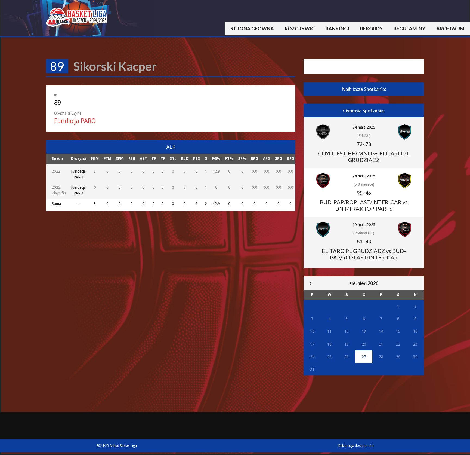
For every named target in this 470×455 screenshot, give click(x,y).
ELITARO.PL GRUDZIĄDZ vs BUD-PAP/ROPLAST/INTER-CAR (364, 254)
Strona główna (252, 29)
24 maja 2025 (363, 127)
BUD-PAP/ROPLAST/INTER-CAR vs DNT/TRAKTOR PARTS (364, 205)
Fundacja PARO (75, 121)
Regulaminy (409, 29)
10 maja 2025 (363, 224)
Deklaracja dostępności (356, 446)
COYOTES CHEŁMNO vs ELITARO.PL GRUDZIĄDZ (364, 156)
